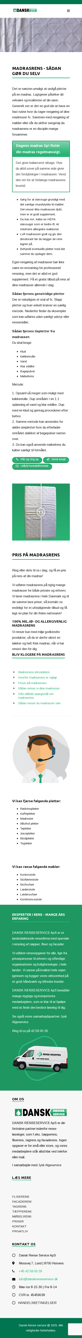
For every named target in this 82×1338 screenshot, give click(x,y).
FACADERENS (22, 1201)
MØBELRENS (21, 1216)
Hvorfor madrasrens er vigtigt (37, 677)
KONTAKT (19, 1226)
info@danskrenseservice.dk (38, 1279)
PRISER (18, 1221)
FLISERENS (20, 1196)
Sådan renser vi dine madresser (39, 688)
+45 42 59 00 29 (30, 1271)
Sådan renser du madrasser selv (39, 703)
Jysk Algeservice (50, 1165)
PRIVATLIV (20, 1231)
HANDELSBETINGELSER (37, 1303)
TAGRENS (19, 1206)
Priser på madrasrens (32, 683)
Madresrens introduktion (34, 672)
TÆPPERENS (22, 1211)
